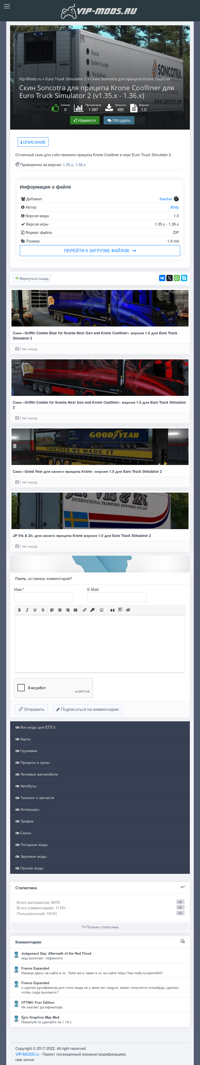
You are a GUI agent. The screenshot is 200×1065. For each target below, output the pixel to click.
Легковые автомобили (38, 774)
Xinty (174, 207)
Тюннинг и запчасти (36, 797)
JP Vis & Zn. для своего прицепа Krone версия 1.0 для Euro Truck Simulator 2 (82, 535)
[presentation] (19, 610)
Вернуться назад (33, 278)
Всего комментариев (35, 907)
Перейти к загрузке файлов (96, 250)
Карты (25, 738)
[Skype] (184, 278)
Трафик (26, 821)
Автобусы (27, 785)
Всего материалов (38, 902)
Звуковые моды (33, 856)
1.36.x (80, 164)
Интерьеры (29, 809)
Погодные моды (33, 844)
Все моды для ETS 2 (37, 727)
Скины (25, 832)
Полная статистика (101, 926)
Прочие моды (31, 867)
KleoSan (166, 198)
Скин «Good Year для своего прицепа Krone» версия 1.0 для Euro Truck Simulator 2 (87, 471)
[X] (169, 278)
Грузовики (28, 750)
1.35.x (68, 164)
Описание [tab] (34, 142)
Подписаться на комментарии (89, 709)
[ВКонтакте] (162, 278)
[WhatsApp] (177, 278)
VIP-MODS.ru (27, 1054)
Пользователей (31, 913)
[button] (19, 610)
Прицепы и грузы (34, 762)
